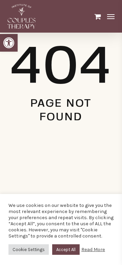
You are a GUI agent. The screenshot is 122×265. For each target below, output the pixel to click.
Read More (93, 249)
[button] (9, 43)
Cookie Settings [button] (29, 249)
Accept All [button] (66, 249)
